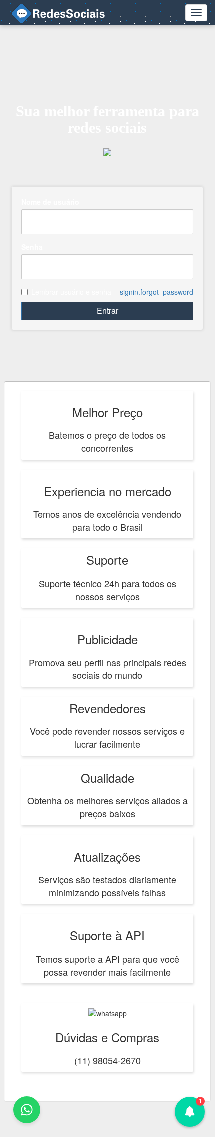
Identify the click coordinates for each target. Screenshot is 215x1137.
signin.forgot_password (157, 292)
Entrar (107, 310)
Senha (32, 247)
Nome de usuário (51, 202)
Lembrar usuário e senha (72, 292)
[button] (190, 1112)
